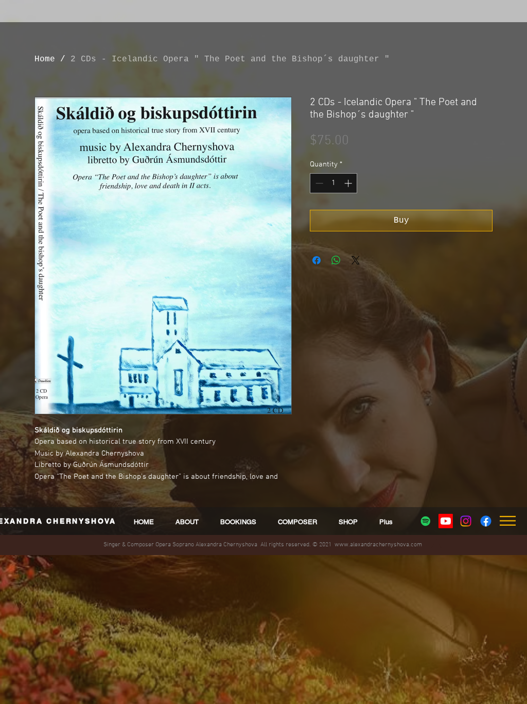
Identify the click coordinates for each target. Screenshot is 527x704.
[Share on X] (355, 260)
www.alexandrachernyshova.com (378, 544)
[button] (385, 522)
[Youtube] (445, 521)
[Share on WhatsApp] (336, 260)
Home (44, 59)
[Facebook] (486, 521)
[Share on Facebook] (316, 260)
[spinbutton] (333, 183)
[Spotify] (425, 521)
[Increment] (349, 183)
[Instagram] (466, 521)
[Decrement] (318, 183)
